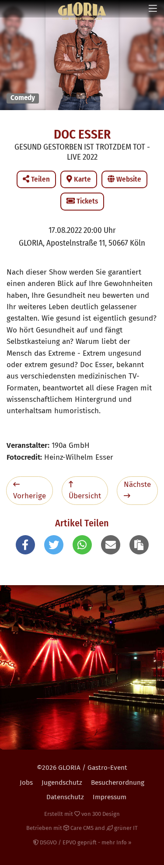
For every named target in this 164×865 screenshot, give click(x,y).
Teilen (39, 179)
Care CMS (81, 828)
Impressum (109, 797)
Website (128, 179)
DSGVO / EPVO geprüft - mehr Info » (84, 842)
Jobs (26, 782)
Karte (81, 179)
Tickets (86, 201)
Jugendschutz (62, 782)
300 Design (106, 814)
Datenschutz (65, 797)
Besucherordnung (117, 782)
